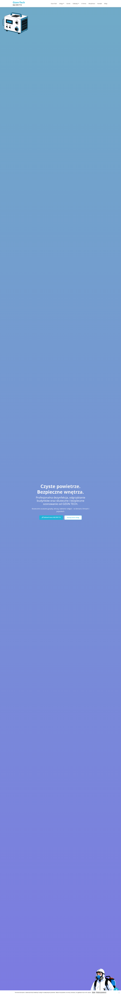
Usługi (61, 3)
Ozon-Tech (19, 2)
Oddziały (75, 3)
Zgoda (93, 992)
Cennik (68, 3)
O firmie (83, 3)
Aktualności (91, 3)
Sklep (105, 3)
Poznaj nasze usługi (73, 517)
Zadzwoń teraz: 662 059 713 (52, 517)
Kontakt (99, 3)
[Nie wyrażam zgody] (119, 993)
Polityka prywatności (101, 992)
